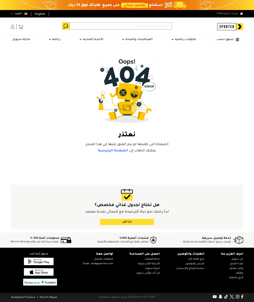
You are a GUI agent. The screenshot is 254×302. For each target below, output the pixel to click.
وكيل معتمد (236, 268)
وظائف (239, 273)
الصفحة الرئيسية (113, 151)
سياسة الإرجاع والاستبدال (190, 268)
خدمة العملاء (152, 259)
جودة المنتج (236, 263)
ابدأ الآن (127, 222)
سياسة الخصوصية (23, 297)
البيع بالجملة (236, 277)
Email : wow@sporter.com (98, 263)
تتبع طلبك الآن (196, 259)
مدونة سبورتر (152, 268)
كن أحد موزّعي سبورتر (148, 273)
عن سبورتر (237, 259)
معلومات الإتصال (103, 259)
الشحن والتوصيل (194, 263)
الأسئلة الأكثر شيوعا (149, 263)
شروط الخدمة (48, 297)
